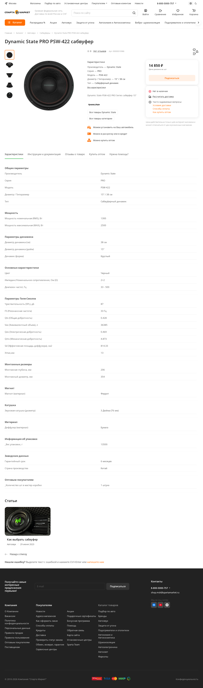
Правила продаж (14, 632)
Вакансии (10, 616)
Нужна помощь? (119, 154)
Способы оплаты (161, 108)
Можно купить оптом (104, 140)
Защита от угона (107, 625)
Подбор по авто (106, 611)
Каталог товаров (108, 605)
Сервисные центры (46, 649)
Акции (70, 611)
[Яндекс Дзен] (167, 605)
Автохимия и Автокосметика (106, 636)
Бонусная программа (78, 620)
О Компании (11, 611)
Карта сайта (73, 635)
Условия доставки (162, 105)
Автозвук (103, 620)
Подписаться (118, 586)
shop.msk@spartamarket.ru (165, 592)
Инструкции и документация (44, 154)
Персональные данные (17, 628)
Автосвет (103, 651)
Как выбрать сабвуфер (22, 539)
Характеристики (14, 154)
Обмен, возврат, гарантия (50, 644)
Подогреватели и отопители (113, 630)
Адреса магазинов (46, 616)
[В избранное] (194, 49)
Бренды (102, 616)
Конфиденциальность (187, 679)
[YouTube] (160, 605)
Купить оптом (97, 154)
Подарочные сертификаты (81, 616)
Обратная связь (75, 630)
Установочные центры (79, 639)
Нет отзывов (99, 51)
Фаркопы (103, 656)
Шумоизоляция (106, 642)
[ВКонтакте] (154, 605)
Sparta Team (73, 644)
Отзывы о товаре (75, 154)
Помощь (71, 625)
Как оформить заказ (47, 620)
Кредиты (40, 630)
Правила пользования (17, 637)
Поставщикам (12, 647)
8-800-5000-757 (165, 3)
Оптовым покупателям (17, 642)
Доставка (41, 635)
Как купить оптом (162, 112)
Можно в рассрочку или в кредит (110, 133)
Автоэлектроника (107, 647)
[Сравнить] (194, 53)
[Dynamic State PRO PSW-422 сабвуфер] (48, 83)
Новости (40, 611)
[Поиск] (134, 12)
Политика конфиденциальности (17, 622)
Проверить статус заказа (49, 639)
